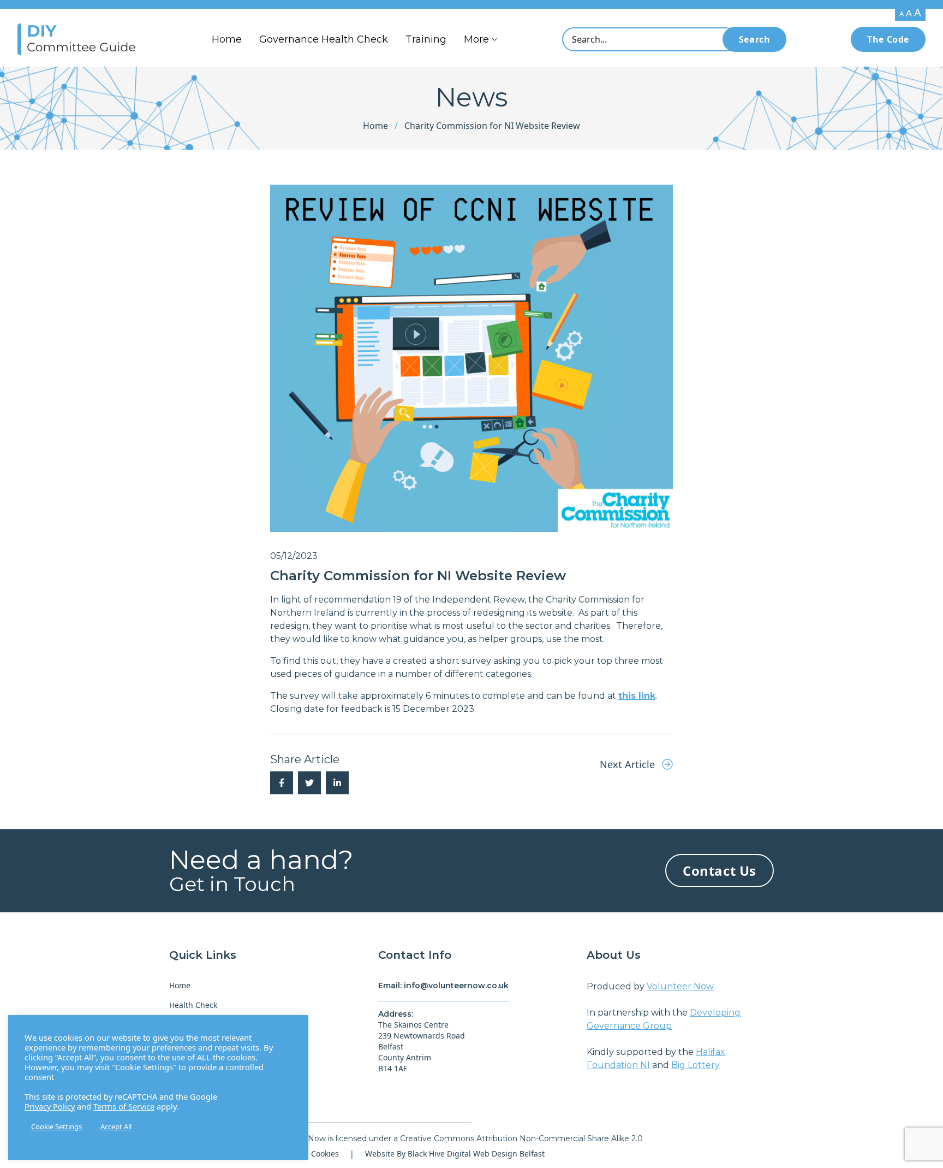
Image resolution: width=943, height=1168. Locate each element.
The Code (888, 39)
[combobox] (650, 39)
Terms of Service (123, 1106)
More (476, 39)
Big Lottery (695, 1065)
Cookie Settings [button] (56, 1126)
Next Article (629, 764)
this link (636, 696)
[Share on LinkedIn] (337, 782)
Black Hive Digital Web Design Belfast (476, 1153)
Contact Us (719, 871)
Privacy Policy (50, 1106)
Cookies (325, 1153)
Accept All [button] (116, 1126)
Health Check (193, 1005)
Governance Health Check (323, 39)
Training (425, 39)
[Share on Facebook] (281, 782)
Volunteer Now (680, 986)
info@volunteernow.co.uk (456, 985)
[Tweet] (309, 782)
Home (227, 39)
